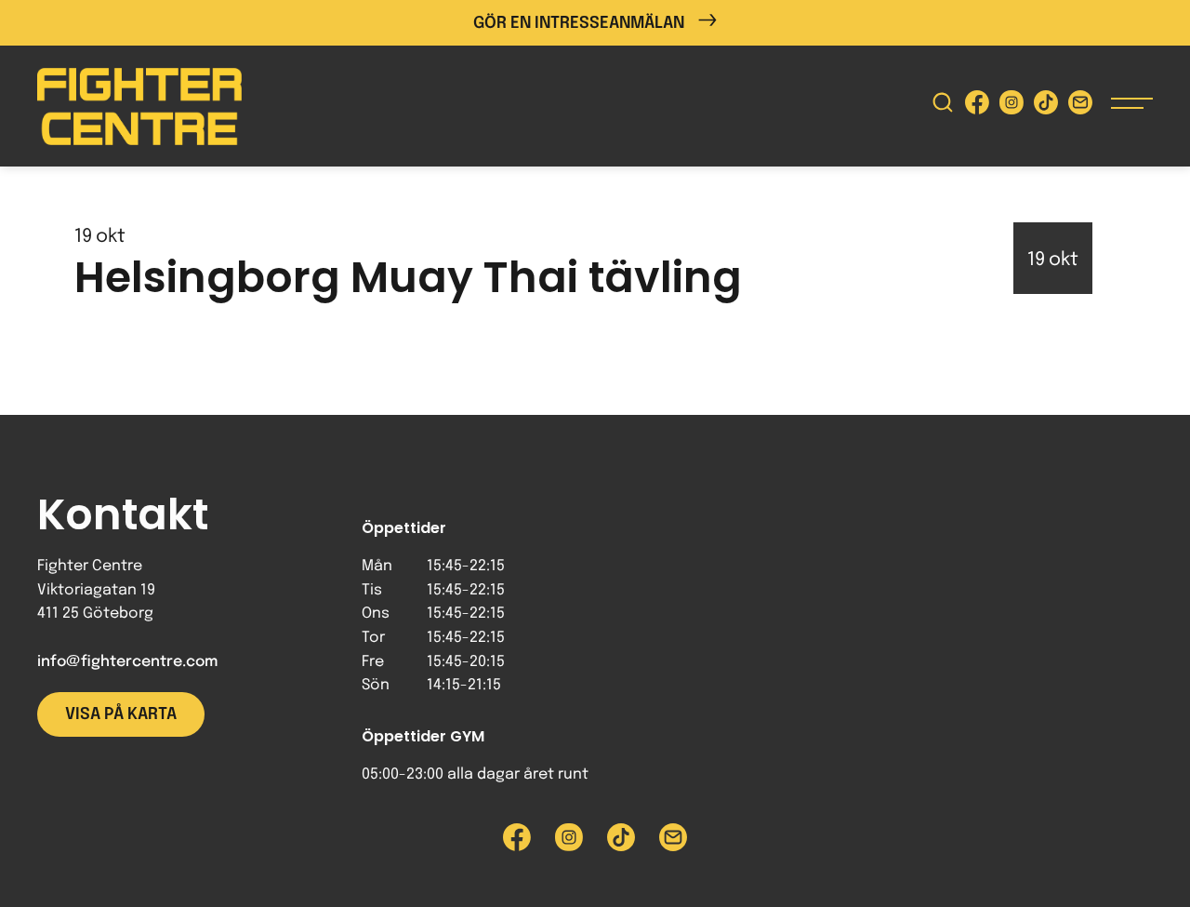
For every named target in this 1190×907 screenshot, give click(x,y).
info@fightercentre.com (127, 662)
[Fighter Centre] (139, 106)
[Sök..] (943, 106)
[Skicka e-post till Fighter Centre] (1080, 106)
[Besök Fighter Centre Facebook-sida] (977, 106)
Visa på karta (121, 714)
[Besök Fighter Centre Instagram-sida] (1011, 106)
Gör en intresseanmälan (578, 23)
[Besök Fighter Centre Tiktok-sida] (1046, 106)
